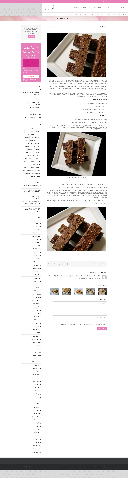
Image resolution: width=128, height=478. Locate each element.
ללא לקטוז (37, 152)
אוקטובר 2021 (36, 220)
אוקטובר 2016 (36, 336)
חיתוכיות (83, 254)
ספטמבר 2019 (36, 236)
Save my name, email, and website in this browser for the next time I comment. (82, 325)
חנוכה (38, 140)
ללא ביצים (37, 149)
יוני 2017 (37, 310)
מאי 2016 (37, 352)
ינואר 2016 (37, 365)
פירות (28, 164)
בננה (26, 131)
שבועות (28, 173)
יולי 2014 (37, 423)
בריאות (32, 134)
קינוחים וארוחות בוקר (65, 254)
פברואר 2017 (36, 323)
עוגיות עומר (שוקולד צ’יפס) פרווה (32, 118)
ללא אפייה (27, 146)
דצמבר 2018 (36, 262)
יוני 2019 (37, 242)
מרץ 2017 (37, 320)
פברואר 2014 (36, 439)
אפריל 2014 (36, 433)
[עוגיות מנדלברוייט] (77, 289)
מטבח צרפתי (31, 155)
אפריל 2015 (36, 394)
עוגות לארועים (31, 161)
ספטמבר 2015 (36, 378)
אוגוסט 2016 (36, 342)
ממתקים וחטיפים (75, 254)
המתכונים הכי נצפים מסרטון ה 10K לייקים (31, 93)
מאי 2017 (37, 313)
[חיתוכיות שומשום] (102, 289)
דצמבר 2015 (36, 368)
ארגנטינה (37, 131)
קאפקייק (31, 167)
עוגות (70, 254)
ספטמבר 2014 (36, 417)
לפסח (31, 152)
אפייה (28, 128)
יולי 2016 (37, 346)
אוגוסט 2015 (36, 381)
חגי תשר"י (33, 137)
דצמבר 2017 (36, 291)
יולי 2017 (37, 307)
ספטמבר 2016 (36, 339)
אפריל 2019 (36, 249)
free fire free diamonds (33, 195)
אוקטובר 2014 (36, 413)
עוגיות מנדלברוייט (35, 114)
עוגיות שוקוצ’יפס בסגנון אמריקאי (33, 103)
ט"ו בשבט (32, 140)
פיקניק (33, 164)
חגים (87, 254)
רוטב (24, 170)
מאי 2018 (37, 278)
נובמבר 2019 (36, 233)
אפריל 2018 (36, 281)
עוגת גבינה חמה (35, 111)
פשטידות (38, 167)
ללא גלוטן (30, 149)
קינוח (38, 170)
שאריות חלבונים (36, 173)
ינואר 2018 (37, 288)
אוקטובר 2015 (36, 375)
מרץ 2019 (37, 252)
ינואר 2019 (37, 259)
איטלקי (33, 128)
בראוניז (38, 134)
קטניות (25, 167)
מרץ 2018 (37, 284)
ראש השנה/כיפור (31, 170)
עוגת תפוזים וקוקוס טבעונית (32, 186)
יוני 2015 (37, 388)
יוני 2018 (37, 275)
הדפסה (49, 26)
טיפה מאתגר (37, 143)
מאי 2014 (37, 429)
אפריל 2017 (36, 317)
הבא (100, 26)
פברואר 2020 (36, 226)
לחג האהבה (29, 143)
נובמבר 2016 (36, 333)
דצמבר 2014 (36, 407)
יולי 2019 (37, 239)
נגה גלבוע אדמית (102, 254)
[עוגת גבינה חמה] (89, 289)
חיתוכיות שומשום (35, 108)
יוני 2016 (37, 349)
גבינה (27, 134)
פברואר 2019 (36, 255)
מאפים (26, 152)
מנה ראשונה (31, 158)
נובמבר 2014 (36, 410)
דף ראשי (37, 89)
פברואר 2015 (36, 400)
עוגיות (25, 161)
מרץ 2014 (37, 436)
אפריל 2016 (36, 355)
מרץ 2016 (37, 358)
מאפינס (38, 155)
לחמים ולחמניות (36, 146)
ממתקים (80, 254)
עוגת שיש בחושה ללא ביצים (32, 192)
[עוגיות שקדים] (51, 289)
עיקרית (38, 164)
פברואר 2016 (36, 362)
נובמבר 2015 (36, 371)
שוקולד (38, 176)
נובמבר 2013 (36, 449)
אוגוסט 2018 (36, 268)
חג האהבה (90, 254)
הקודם (104, 26)
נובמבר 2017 (36, 294)
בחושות (31, 131)
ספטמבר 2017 (36, 300)
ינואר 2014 (37, 442)
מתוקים (24, 158)
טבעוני (26, 140)
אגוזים (38, 128)
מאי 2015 (37, 391)
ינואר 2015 (37, 404)
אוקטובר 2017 (36, 297)
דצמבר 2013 (36, 446)
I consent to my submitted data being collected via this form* (31, 70)
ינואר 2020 (37, 229)
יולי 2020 (37, 223)
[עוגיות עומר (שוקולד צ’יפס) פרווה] (64, 289)
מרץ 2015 (37, 397)
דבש (39, 137)
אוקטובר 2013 (36, 452)
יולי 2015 (37, 384)
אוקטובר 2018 (36, 265)
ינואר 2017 (37, 326)
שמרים (33, 176)
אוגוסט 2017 (36, 304)
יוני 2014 (37, 426)
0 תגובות (58, 254)
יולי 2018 (37, 271)
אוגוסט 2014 (36, 420)
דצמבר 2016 (36, 329)
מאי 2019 (37, 246)
